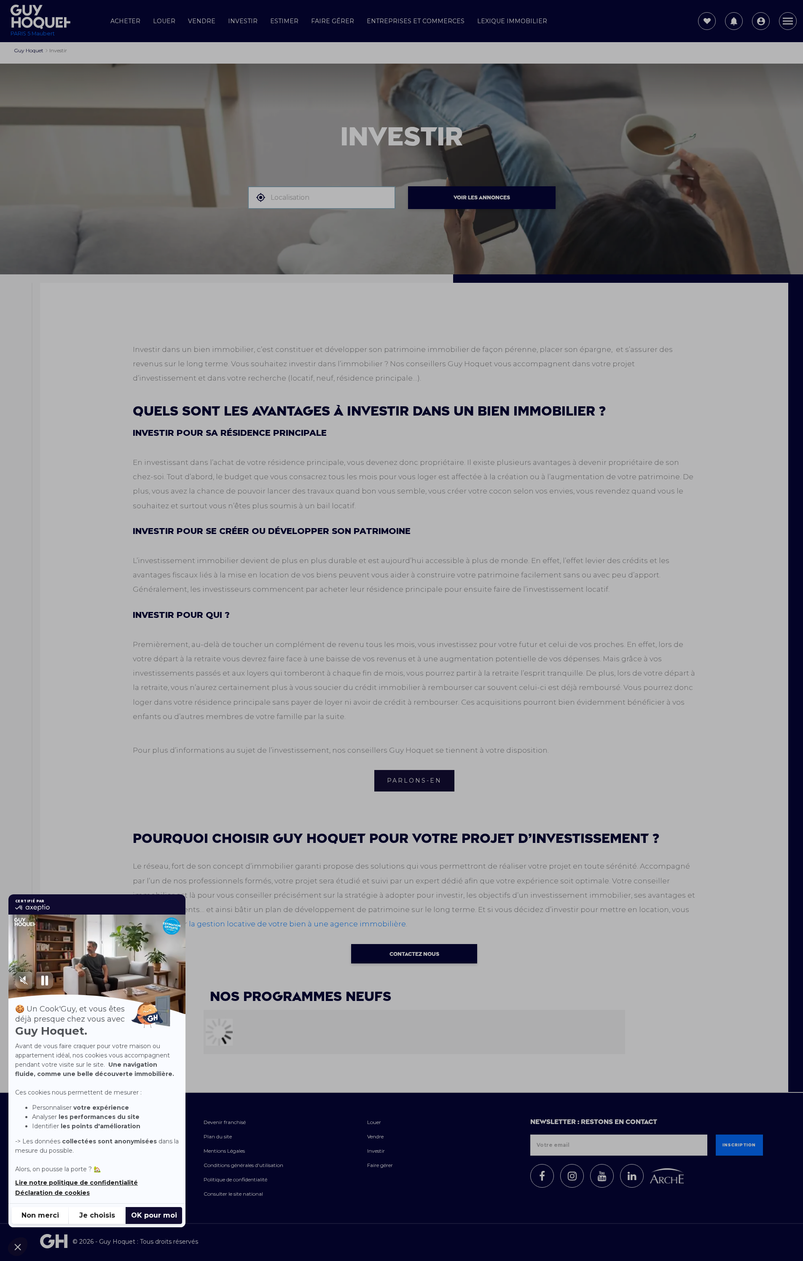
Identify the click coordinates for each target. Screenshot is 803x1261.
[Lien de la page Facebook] (542, 1176)
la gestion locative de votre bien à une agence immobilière (297, 923)
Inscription (739, 1145)
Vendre (201, 21)
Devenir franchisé (225, 1122)
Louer (164, 21)
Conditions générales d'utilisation (243, 1165)
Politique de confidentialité (235, 1179)
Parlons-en (414, 780)
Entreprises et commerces (416, 21)
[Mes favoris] (707, 21)
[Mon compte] (761, 21)
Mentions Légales (224, 1151)
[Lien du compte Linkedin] (632, 1176)
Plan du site (218, 1136)
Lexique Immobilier (512, 21)
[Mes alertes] (734, 21)
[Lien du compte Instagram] (572, 1176)
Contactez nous (414, 954)
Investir (243, 21)
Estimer (284, 21)
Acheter (125, 21)
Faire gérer (332, 21)
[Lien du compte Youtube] (602, 1176)
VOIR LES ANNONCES (482, 198)
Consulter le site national (233, 1194)
